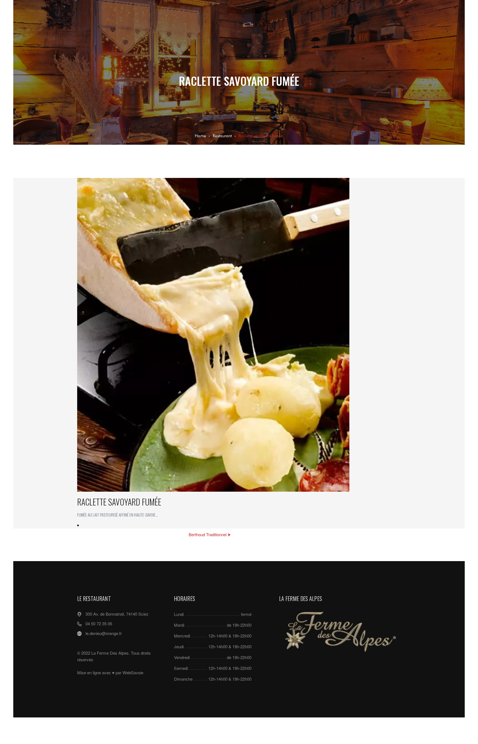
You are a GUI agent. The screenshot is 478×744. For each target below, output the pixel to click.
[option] (239, 353)
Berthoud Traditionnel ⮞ (210, 534)
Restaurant (222, 135)
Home (200, 135)
